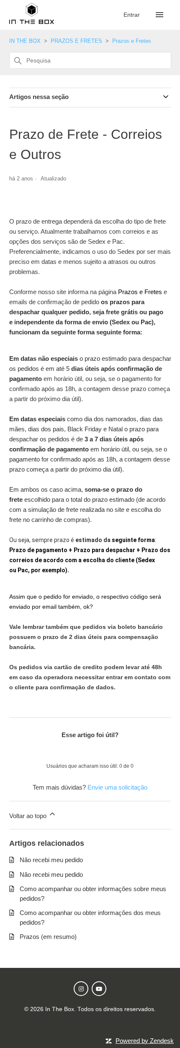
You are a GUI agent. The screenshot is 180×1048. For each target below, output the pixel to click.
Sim (68, 750)
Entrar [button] (132, 14)
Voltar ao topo (28, 815)
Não (112, 750)
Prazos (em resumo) (48, 936)
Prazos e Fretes (131, 41)
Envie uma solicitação (117, 787)
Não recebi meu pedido (51, 859)
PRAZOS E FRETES (76, 41)
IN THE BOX (25, 41)
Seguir (25, 193)
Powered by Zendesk (145, 1040)
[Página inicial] (31, 21)
